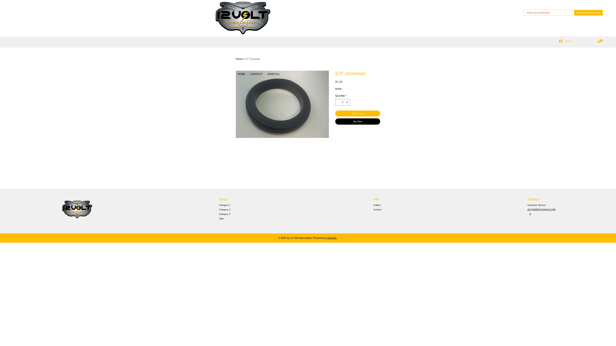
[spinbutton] (342, 102)
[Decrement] (338, 102)
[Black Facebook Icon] (530, 214)
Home (239, 59)
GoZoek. (332, 238)
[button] (600, 41)
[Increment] (347, 102)
